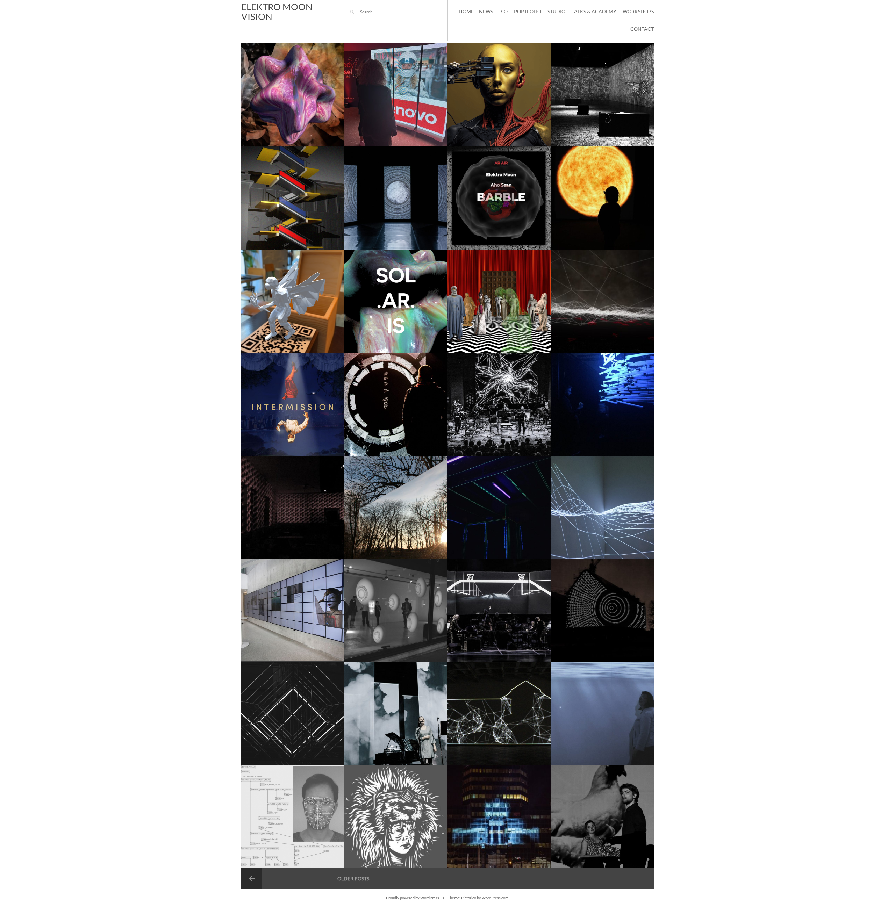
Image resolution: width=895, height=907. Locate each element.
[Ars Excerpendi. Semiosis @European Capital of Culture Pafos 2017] (499, 507)
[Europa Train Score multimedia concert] (499, 610)
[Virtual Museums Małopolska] (499, 301)
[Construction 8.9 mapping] (602, 610)
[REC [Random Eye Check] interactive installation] (396, 610)
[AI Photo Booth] (396, 94)
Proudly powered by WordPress (412, 898)
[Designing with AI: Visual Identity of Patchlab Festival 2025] (499, 94)
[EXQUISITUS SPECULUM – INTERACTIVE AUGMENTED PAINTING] (396, 404)
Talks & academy (594, 11)
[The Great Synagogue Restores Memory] (499, 816)
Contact (642, 29)
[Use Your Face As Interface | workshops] (292, 816)
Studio (556, 11)
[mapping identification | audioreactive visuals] (396, 816)
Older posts (353, 878)
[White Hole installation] (396, 507)
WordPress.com (495, 898)
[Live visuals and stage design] (499, 404)
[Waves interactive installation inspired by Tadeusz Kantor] (602, 507)
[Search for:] (379, 12)
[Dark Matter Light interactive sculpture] (602, 404)
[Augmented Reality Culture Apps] (292, 301)
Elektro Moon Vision (277, 11)
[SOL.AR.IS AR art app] (396, 301)
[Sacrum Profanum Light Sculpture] (292, 713)
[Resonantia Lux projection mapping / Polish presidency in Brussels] (292, 198)
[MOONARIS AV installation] (396, 198)
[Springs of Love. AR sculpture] (292, 94)
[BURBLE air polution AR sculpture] (499, 198)
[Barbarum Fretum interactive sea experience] (602, 713)
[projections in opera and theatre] (602, 816)
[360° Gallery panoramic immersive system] (292, 507)
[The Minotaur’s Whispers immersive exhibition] (602, 94)
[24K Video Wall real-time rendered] (292, 610)
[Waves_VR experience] (602, 301)
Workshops (638, 11)
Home (466, 11)
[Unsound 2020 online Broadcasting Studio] (292, 404)
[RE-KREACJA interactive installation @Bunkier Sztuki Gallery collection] (499, 713)
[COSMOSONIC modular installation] (602, 198)
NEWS (486, 11)
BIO (503, 11)
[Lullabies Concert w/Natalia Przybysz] (396, 713)
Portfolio (527, 11)
